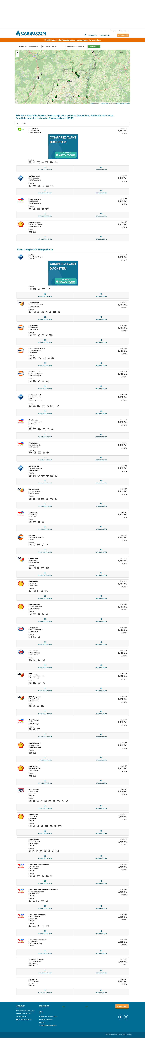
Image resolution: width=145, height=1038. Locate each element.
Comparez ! (94, 47)
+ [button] (17, 52)
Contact (41, 1022)
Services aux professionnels (48, 1025)
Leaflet (92, 103)
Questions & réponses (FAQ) (48, 1016)
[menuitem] (85, 35)
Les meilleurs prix (21, 1016)
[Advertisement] (72, 14)
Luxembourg (114, 1034)
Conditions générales (46, 1019)
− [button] (17, 55)
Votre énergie (46, 46)
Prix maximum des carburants (25, 1010)
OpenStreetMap (104, 103)
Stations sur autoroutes (23, 1013)
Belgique (129, 1034)
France (120, 1034)
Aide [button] (113, 30)
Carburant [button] (93, 35)
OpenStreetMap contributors (123, 103)
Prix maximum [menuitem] (105, 35)
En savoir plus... (95, 40)
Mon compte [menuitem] (123, 35)
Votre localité (23, 46)
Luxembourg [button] (124, 30)
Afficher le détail (101, 170)
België (124, 1034)
